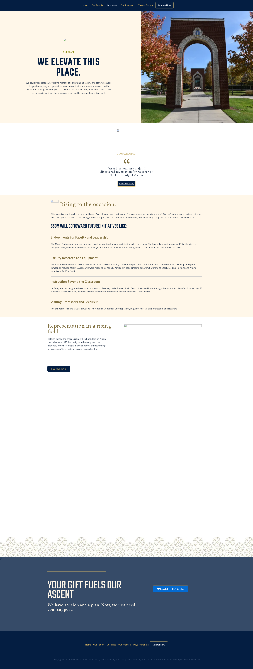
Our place (112, 5)
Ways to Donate (145, 5)
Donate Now (164, 5)
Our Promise (127, 5)
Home (84, 5)
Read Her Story (126, 183)
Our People (97, 5)
